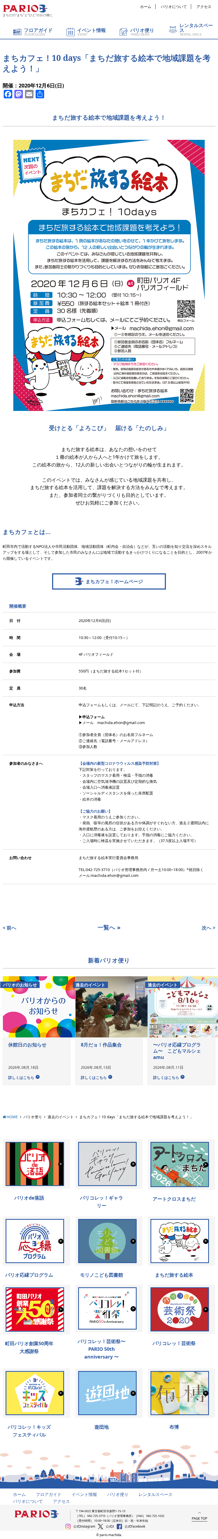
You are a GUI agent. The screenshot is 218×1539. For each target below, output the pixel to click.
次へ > (208, 927)
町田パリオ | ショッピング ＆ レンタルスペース (25, 8)
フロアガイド (48, 1494)
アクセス (203, 6)
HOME (12, 1116)
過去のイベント (61, 1116)
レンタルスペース (156, 1494)
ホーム (145, 6)
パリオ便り (32, 1116)
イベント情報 (84, 1494)
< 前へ (9, 927)
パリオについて (174, 6)
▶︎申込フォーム (92, 716)
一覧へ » (109, 927)
